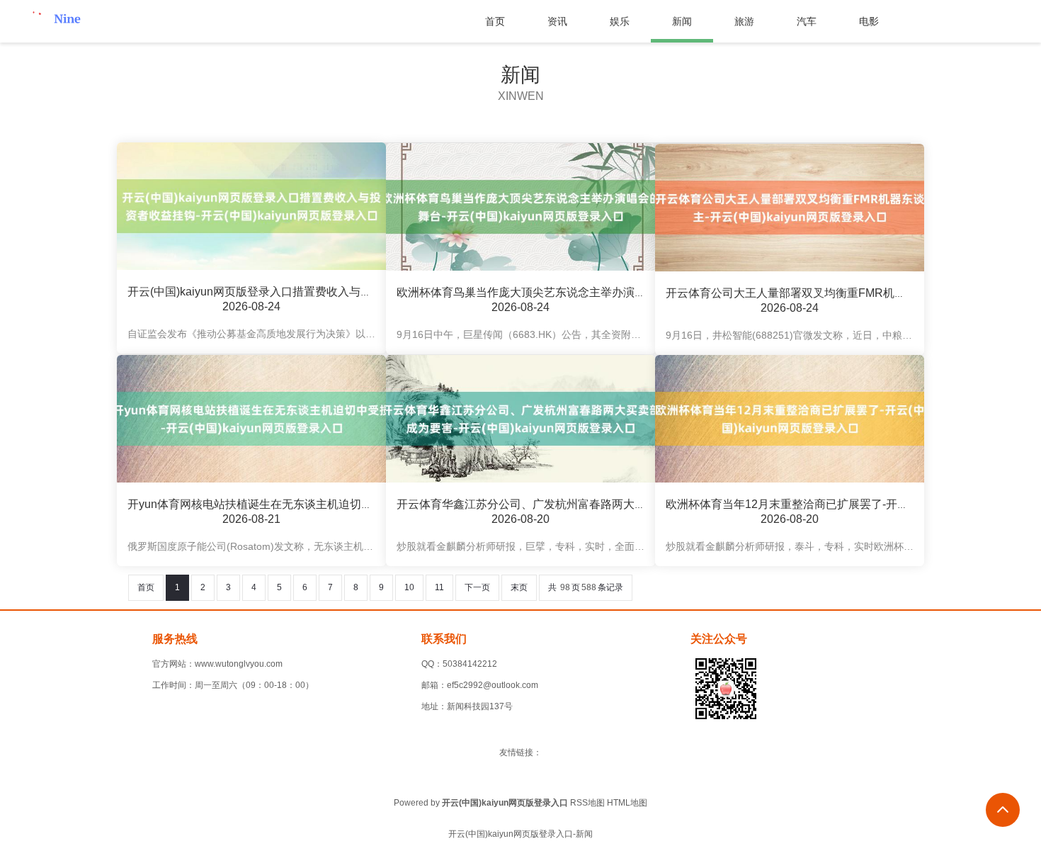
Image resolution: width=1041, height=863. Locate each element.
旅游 (744, 21)
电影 (869, 21)
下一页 (477, 587)
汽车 (807, 21)
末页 (519, 587)
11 (439, 587)
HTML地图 (627, 803)
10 (409, 587)
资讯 (557, 21)
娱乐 (620, 21)
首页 (495, 21)
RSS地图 (587, 803)
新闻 (682, 21)
